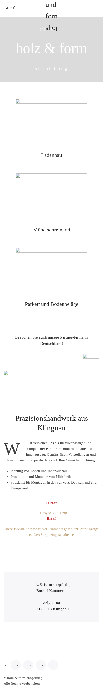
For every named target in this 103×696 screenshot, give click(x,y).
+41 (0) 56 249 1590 (51, 513)
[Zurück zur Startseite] (51, 8)
